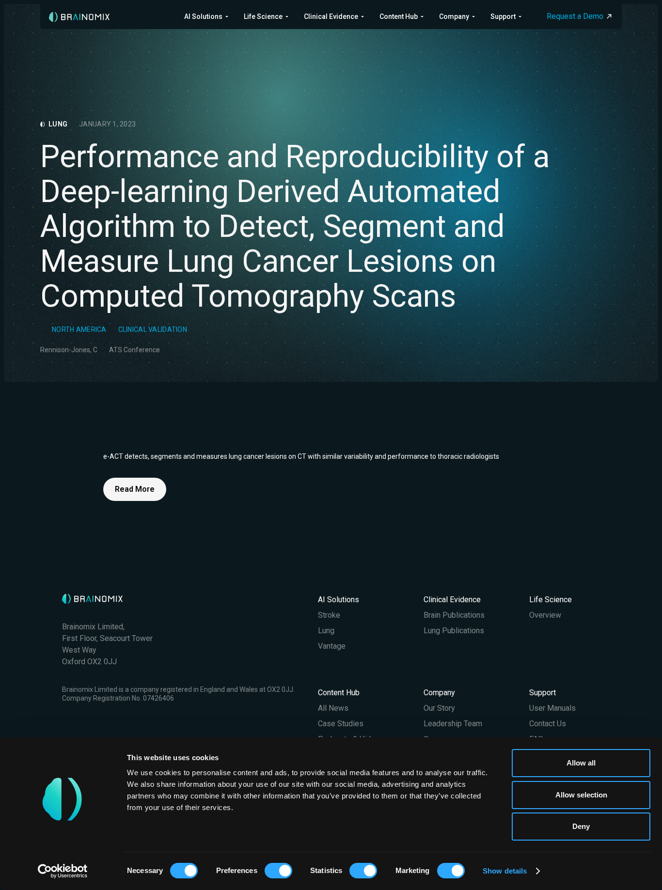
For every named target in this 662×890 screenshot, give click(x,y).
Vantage (332, 646)
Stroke (329, 615)
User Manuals (552, 708)
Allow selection (581, 795)
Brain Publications (454, 615)
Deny (581, 826)
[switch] (278, 870)
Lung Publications (454, 630)
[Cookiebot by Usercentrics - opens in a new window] (62, 871)
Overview (545, 615)
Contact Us (547, 723)
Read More (135, 489)
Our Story (439, 708)
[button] (206, 16)
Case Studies (340, 723)
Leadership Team (453, 723)
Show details (505, 871)
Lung (326, 630)
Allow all (581, 763)
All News (333, 708)
